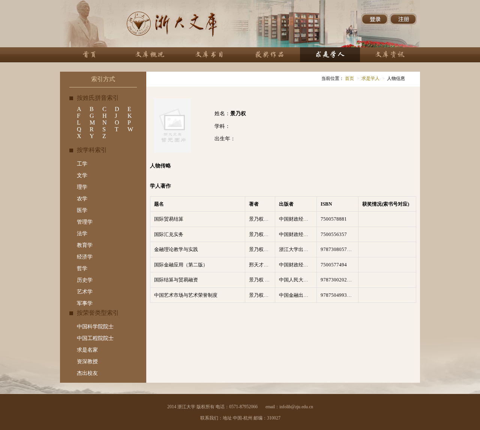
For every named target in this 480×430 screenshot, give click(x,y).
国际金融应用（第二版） (181, 265)
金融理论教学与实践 (176, 249)
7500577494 (334, 265)
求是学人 (371, 78)
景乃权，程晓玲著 (262, 295)
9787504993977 (338, 295)
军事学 (85, 303)
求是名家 (87, 350)
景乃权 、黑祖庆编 (262, 280)
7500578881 (334, 219)
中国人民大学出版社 (297, 280)
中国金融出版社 (296, 295)
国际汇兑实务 (168, 234)
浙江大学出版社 (296, 249)
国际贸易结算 (168, 219)
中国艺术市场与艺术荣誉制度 (186, 295)
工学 (82, 164)
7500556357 (334, 234)
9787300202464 (338, 280)
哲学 (82, 268)
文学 (82, 175)
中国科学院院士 (95, 326)
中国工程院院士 (95, 338)
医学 (82, 210)
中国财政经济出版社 (297, 219)
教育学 (85, 245)
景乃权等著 (261, 249)
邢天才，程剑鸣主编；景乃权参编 (262, 265)
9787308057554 (338, 249)
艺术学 (85, 292)
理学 (82, 187)
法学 (82, 233)
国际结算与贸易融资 (176, 280)
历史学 (85, 280)
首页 (349, 78)
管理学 (85, 222)
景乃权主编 (261, 219)
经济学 (85, 257)
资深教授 (87, 361)
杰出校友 (87, 373)
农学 (82, 198)
